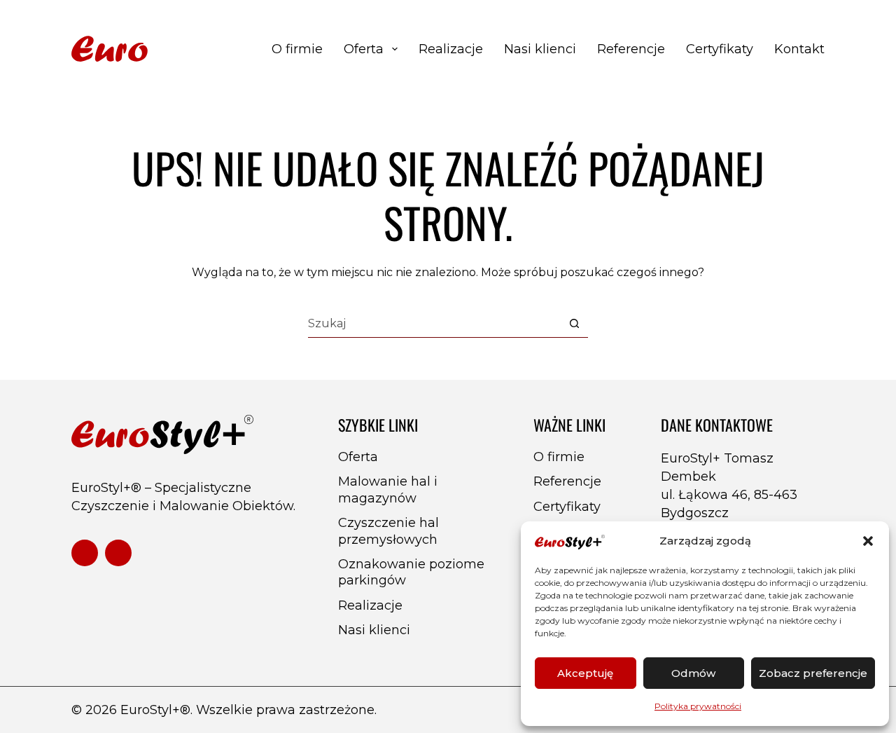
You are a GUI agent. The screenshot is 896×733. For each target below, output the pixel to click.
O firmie (297, 49)
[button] (868, 541)
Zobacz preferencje (813, 673)
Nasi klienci (540, 49)
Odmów (693, 673)
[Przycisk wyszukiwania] (574, 323)
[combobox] (434, 324)
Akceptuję (585, 673)
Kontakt (799, 49)
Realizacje (451, 49)
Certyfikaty (719, 49)
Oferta (364, 49)
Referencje (631, 49)
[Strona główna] (161, 49)
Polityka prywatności (697, 706)
